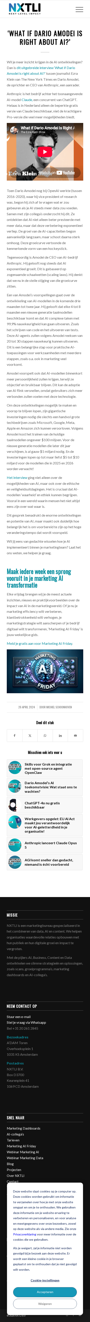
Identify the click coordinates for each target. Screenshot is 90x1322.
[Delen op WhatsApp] (45, 735)
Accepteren (45, 1292)
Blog (10, 1164)
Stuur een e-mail (19, 1017)
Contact (13, 1181)
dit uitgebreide (28, 68)
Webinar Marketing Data (25, 1158)
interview (47, 68)
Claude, (27, 100)
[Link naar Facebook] (73, 1315)
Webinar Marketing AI (23, 1152)
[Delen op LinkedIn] (60, 735)
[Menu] (77, 9)
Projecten (14, 1170)
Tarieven (13, 1140)
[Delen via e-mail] (75, 735)
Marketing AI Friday (21, 1146)
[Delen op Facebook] (14, 735)
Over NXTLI (15, 1176)
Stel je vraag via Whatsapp (26, 1022)
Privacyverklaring (24, 1234)
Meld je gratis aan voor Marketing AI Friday (39, 643)
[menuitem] (77, 9)
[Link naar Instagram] (67, 1315)
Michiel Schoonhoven (59, 707)
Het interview (17, 477)
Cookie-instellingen (45, 1280)
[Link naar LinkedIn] (80, 1315)
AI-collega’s (15, 1134)
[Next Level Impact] (37, 9)
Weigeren (45, 1304)
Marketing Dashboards (23, 1128)
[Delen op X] (30, 735)
